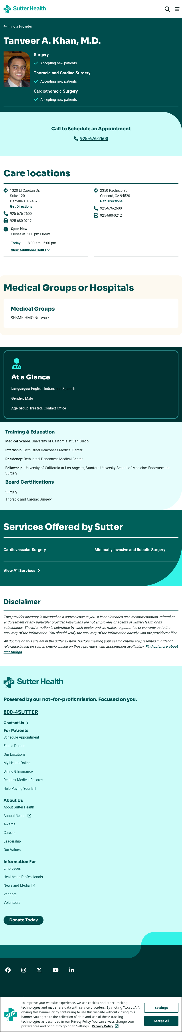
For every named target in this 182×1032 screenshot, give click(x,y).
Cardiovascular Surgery (25, 549)
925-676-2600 (94, 138)
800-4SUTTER (21, 711)
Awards (9, 824)
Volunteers (12, 902)
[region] (91, 1014)
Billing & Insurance (18, 771)
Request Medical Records (23, 779)
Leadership (12, 841)
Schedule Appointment (21, 737)
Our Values (12, 849)
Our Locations (15, 754)
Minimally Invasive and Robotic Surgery (130, 549)
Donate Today (23, 920)
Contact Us (14, 723)
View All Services (19, 570)
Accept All (161, 1021)
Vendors (10, 894)
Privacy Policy (106, 1026)
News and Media (20, 885)
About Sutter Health (19, 807)
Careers (9, 832)
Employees (12, 868)
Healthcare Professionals (23, 876)
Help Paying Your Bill (20, 788)
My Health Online (17, 762)
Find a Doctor (14, 745)
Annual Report (18, 815)
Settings (161, 1008)
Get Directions (21, 206)
